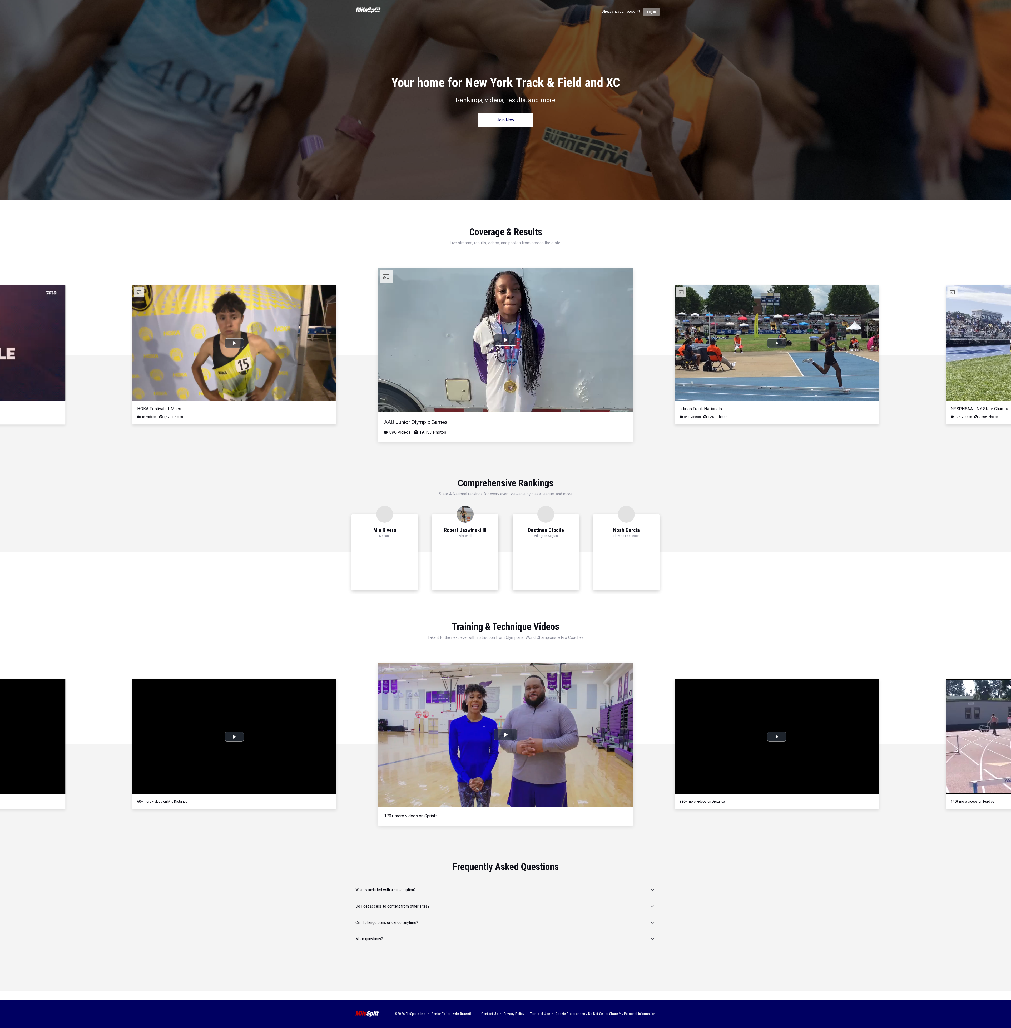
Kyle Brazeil (461, 1014)
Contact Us (489, 1014)
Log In (651, 12)
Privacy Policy (514, 1014)
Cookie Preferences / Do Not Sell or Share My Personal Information (606, 1014)
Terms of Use (540, 1014)
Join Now (505, 119)
